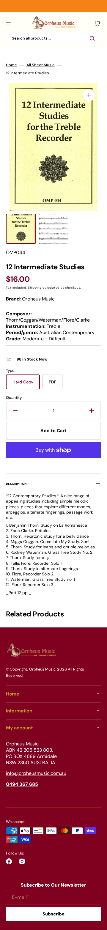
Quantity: (14, 397)
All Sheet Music (40, 65)
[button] (8, 23)
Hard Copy (26, 384)
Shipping (35, 287)
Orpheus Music (42, 669)
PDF (56, 384)
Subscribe (53, 914)
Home (11, 65)
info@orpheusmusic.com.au (36, 773)
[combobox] (53, 38)
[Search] (93, 38)
